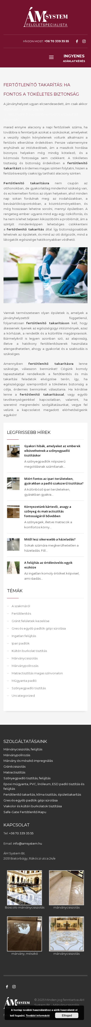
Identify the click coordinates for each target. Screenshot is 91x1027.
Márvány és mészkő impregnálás (28, 760)
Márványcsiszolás (25, 658)
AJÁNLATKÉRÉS (74, 58)
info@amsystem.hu (27, 843)
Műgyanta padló (24, 680)
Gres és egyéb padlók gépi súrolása (39, 628)
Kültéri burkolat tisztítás (29, 651)
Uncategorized (23, 695)
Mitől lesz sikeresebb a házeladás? (50, 539)
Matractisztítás (14, 772)
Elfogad (67, 1015)
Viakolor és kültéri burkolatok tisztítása (33, 806)
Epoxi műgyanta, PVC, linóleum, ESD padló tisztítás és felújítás (44, 786)
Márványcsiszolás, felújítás (23, 749)
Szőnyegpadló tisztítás (29, 688)
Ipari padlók (21, 643)
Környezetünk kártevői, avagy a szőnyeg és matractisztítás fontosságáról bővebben (47, 511)
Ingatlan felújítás (24, 636)
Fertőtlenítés (21, 613)
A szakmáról (21, 606)
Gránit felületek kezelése (30, 621)
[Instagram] (84, 41)
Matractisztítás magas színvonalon (37, 673)
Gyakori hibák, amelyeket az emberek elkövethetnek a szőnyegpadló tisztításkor (52, 450)
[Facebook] (77, 41)
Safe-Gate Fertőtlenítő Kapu (25, 812)
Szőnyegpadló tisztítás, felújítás (27, 778)
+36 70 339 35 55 (56, 41)
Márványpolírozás (25, 666)
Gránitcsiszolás (14, 766)
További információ (38, 1015)
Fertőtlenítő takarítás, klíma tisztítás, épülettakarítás (42, 794)
